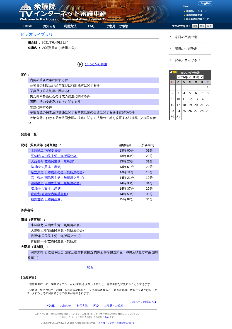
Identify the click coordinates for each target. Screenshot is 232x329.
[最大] (209, 27)
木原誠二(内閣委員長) (46, 150)
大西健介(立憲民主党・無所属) (52, 161)
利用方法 (70, 26)
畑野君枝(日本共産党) (46, 199)
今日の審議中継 (186, 37)
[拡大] (202, 27)
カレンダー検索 (190, 72)
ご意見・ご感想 (117, 26)
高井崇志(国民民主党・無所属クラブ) (57, 177)
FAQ (91, 26)
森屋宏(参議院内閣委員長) (49, 194)
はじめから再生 (96, 64)
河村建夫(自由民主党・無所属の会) (56, 183)
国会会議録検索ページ (197, 19)
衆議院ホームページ (196, 11)
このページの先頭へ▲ (143, 301)
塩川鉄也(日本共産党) (46, 167)
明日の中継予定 (186, 49)
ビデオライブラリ (187, 60)
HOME (28, 26)
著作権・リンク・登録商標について (116, 323)
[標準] (195, 27)
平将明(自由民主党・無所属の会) (54, 156)
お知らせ (49, 26)
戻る (90, 267)
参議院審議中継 (194, 15)
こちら (105, 317)
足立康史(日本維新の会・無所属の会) (57, 172)
